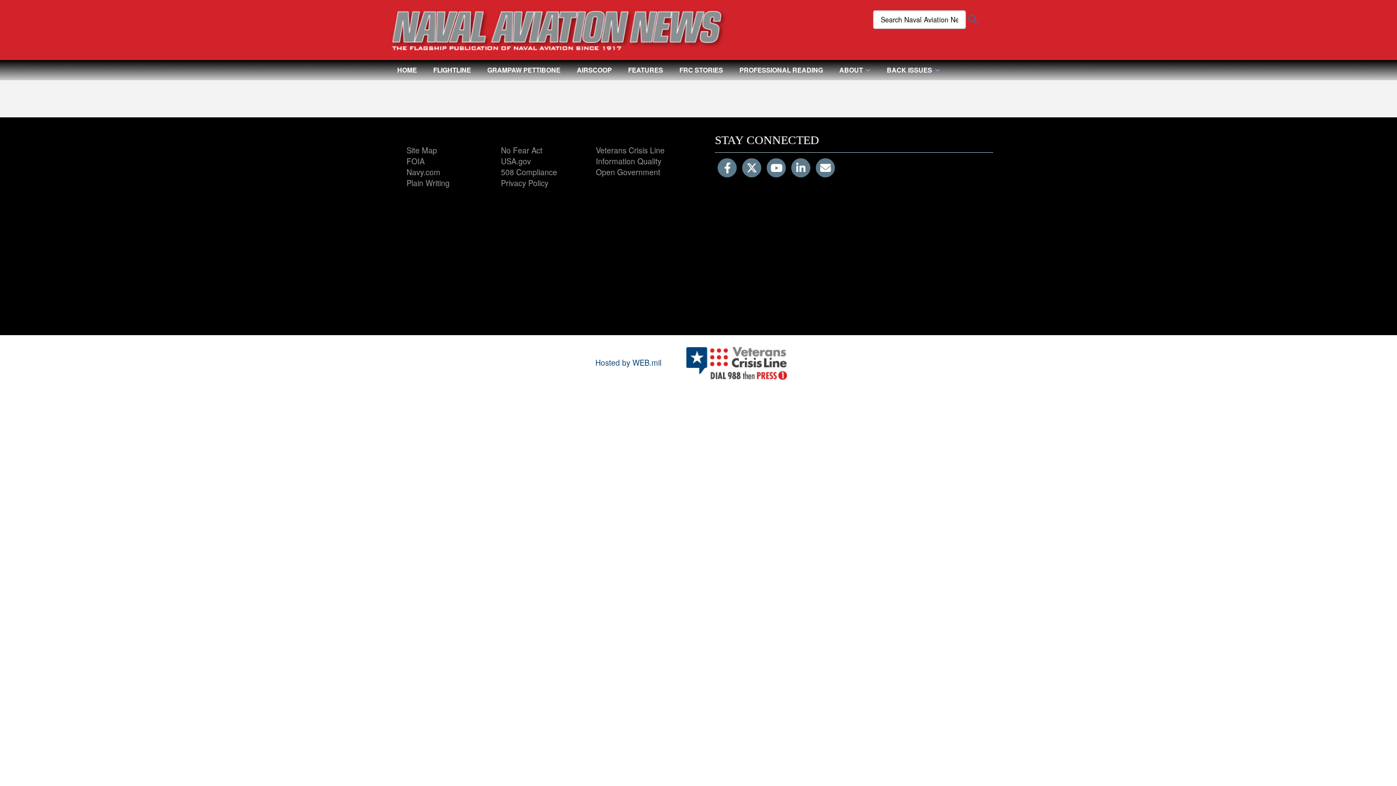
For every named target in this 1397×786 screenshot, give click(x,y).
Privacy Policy (524, 182)
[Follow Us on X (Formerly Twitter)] (751, 168)
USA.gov (516, 161)
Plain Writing (428, 182)
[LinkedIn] (800, 168)
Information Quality (628, 161)
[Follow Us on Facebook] (727, 168)
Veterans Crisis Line (630, 150)
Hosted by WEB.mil (628, 362)
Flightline (452, 70)
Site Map (422, 150)
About (851, 70)
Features (645, 70)
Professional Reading (781, 70)
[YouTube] (776, 168)
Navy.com (423, 171)
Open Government (628, 171)
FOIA (416, 161)
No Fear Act (521, 150)
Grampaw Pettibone (523, 70)
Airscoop (594, 70)
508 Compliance (529, 171)
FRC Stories (701, 70)
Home (407, 70)
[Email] (825, 168)
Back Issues (909, 70)
